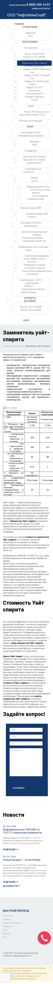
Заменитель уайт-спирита (34, 63)
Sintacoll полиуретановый (34, 232)
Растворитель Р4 (34, 93)
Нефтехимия (30, 41)
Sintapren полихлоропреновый (32, 236)
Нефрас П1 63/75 (34, 87)
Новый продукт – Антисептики (21, 859)
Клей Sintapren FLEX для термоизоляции (33, 290)
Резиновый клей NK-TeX (34, 241)
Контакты (7, 919)
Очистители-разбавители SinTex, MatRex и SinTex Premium (36, 259)
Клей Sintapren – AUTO (31, 280)
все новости (10, 886)
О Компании (30, 27)
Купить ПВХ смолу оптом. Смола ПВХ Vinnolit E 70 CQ (34, 113)
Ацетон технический (34, 54)
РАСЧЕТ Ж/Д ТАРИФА (30, 310)
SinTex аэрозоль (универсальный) (38, 197)
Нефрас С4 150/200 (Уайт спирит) (36, 82)
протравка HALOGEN (31, 223)
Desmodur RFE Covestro (34, 156)
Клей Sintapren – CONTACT (32, 284)
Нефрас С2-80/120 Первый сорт (37, 76)
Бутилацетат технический (34, 60)
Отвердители (31, 151)
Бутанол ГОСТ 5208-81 (34, 57)
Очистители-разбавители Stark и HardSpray (37, 272)
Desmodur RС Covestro (34, 160)
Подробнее (9, 849)
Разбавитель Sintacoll (34, 265)
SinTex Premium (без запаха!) (40, 191)
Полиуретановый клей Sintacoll (37, 215)
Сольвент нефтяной (34, 97)
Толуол (34, 100)
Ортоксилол (34, 90)
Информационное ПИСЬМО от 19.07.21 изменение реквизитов (22, 831)
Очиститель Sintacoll (34, 268)
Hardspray (34, 141)
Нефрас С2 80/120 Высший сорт (37, 70)
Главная (19, 24)
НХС (11, 953)
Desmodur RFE (34, 163)
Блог (30, 36)
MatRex (34, 178)
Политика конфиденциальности (17, 956)
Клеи (30, 126)
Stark (34, 145)
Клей (5, 930)
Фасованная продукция (30, 121)
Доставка (30, 301)
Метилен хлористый (34, 66)
